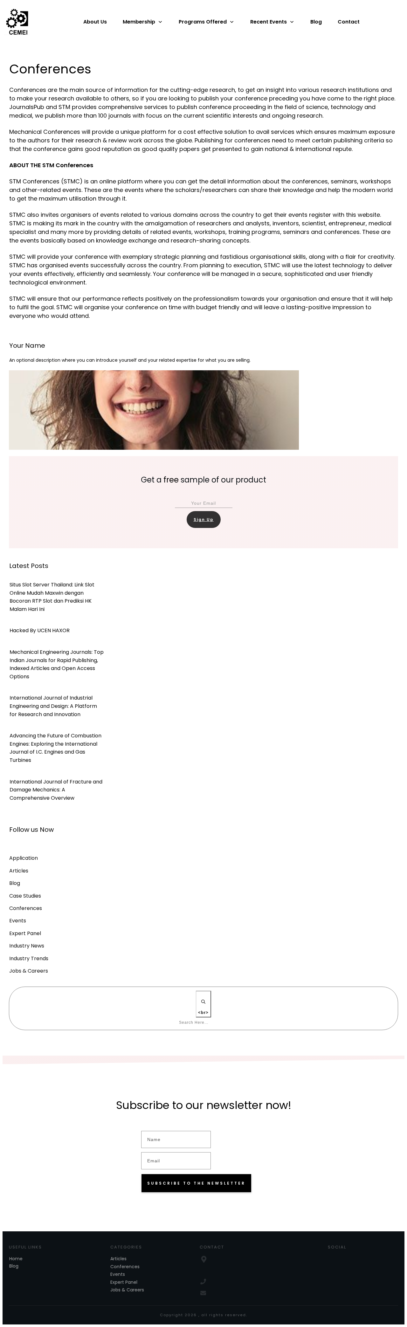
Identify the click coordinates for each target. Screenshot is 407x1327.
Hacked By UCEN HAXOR (40, 630)
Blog (14, 883)
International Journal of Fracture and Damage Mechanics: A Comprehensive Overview (56, 790)
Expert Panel (25, 933)
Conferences (25, 908)
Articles (18, 870)
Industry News (26, 945)
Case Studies (25, 896)
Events (17, 920)
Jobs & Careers (28, 971)
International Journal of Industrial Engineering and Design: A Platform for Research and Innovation (53, 706)
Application (23, 858)
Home (16, 1258)
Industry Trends (28, 958)
